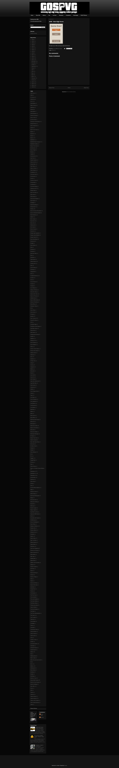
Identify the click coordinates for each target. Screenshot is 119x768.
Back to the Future (34, 129)
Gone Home (32, 312)
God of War (32, 310)
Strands (32, 574)
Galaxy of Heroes (33, 289)
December (34, 61)
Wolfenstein (32, 667)
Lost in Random (33, 399)
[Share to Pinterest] (71, 48)
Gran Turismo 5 (33, 318)
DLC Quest (32, 227)
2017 (33, 54)
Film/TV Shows (84, 15)
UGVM (31, 641)
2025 (33, 41)
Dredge (31, 243)
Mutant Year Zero (33, 437)
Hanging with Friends (34, 334)
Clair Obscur (32, 166)
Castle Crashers (33, 160)
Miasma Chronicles (34, 427)
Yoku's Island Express (34, 702)
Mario (31, 413)
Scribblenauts (33, 519)
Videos (31, 651)
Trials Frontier (33, 633)
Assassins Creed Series (35, 121)
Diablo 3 (32, 216)
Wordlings (32, 676)
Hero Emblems (33, 344)
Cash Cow (32, 158)
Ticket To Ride (33, 607)
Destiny (31, 208)
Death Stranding (33, 204)
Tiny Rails (32, 611)
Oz (31, 454)
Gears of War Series (34, 299)
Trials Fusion (33, 635)
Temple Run (32, 588)
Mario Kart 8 (32, 415)
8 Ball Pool (32, 99)
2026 (33, 39)
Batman (32, 137)
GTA (31, 322)
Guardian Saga (33, 324)
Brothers (32, 151)
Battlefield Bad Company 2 (35, 141)
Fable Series (32, 259)
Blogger (65, 765)
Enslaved (32, 249)
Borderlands (32, 147)
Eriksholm (32, 257)
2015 (33, 58)
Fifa (31, 265)
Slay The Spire (33, 540)
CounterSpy (32, 182)
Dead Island (32, 196)
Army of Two (32, 117)
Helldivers (32, 338)
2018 (33, 53)
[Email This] (66, 48)
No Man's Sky (33, 445)
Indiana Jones (33, 352)
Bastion (31, 135)
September (34, 66)
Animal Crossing (33, 115)
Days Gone (32, 194)
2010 (33, 86)
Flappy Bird (32, 271)
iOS (55, 50)
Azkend (31, 127)
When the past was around (35, 659)
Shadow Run (33, 528)
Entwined (32, 251)
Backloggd (75, 15)
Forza (31, 279)
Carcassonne (33, 156)
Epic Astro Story (33, 253)
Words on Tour (33, 678)
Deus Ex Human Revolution (35, 210)
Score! (31, 515)
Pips (31, 464)
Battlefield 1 (32, 139)
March (33, 76)
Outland (32, 448)
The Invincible (33, 597)
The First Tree (33, 595)
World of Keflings (33, 684)
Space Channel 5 (33, 552)
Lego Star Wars (33, 383)
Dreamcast (32, 241)
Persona (32, 462)
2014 (33, 59)
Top (49, 15)
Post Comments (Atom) (71, 91)
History (44, 15)
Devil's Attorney (33, 214)
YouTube (54, 15)
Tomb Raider (33, 621)
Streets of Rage (33, 576)
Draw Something (33, 239)
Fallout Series (33, 261)
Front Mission (33, 287)
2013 (33, 81)
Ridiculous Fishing (34, 501)
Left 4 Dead (32, 379)
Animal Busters (33, 113)
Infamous (32, 354)
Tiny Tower (32, 615)
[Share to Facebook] (70, 48)
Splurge (32, 564)
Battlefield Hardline (34, 143)
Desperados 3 (33, 206)
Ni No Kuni (32, 443)
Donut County (33, 229)
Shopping (61, 15)
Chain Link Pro (33, 162)
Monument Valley (33, 431)
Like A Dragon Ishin (34, 391)
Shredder (32, 534)
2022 (33, 46)
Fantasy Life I (33, 263)
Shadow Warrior (33, 530)
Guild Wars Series (33, 328)
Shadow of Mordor (34, 526)
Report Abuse (33, 708)
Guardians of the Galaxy (35, 326)
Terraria (32, 590)
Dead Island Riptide (34, 198)
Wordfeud (32, 672)
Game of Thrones (33, 295)
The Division (32, 592)
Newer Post (51, 87)
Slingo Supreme (33, 542)
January (33, 79)
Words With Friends (34, 680)
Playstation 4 (33, 473)
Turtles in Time (33, 639)
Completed (32, 172)
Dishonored (32, 224)
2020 (33, 49)
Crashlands (32, 184)
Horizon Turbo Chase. (34, 348)
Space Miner (32, 554)
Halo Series (32, 332)
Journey (32, 364)
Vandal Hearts (33, 649)
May (32, 73)
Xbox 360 (32, 686)
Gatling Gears (33, 297)
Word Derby (32, 670)
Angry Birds (32, 111)
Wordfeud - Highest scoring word (39, 746)
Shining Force (33, 532)
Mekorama (32, 421)
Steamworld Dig (33, 572)
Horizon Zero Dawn (34, 350)
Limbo (31, 393)
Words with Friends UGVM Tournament (39, 728)
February (33, 78)
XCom (31, 688)
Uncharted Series (33, 643)
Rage (31, 489)
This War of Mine (33, 603)
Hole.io (31, 346)
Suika (31, 578)
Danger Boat (32, 190)
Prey (31, 485)
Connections (32, 176)
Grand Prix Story (33, 320)
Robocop (32, 505)
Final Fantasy (33, 267)
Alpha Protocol (33, 105)
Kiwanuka (32, 370)
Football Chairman (34, 275)
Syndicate (32, 586)
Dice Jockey (32, 218)
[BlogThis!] (68, 48)
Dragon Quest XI (33, 237)
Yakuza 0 (32, 694)
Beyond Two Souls (34, 145)
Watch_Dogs (32, 657)
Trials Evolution (33, 631)
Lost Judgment (33, 401)
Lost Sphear (32, 407)
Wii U (31, 663)
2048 (53, 50)
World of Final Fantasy (34, 682)
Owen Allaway (33, 452)
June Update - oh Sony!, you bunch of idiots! (33, 715)
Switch (31, 580)
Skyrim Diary (32, 538)
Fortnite (32, 277)
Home (32, 15)
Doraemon (32, 231)
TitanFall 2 (32, 619)
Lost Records (33, 405)
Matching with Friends (34, 419)
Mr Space (32, 435)
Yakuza (31, 692)
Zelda (31, 704)
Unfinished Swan (33, 647)
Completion (68, 15)
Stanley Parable (33, 566)
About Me (38, 15)
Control (31, 178)
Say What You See (34, 511)
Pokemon (32, 479)
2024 (33, 42)
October (33, 64)
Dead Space (32, 200)
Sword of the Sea (33, 584)
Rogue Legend (33, 509)
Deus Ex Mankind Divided (35, 212)
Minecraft (32, 429)
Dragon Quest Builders (34, 235)
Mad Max (32, 409)
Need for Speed (33, 439)
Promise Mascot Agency (35, 487)
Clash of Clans (33, 168)
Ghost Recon (33, 304)
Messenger (32, 423)
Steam (31, 570)
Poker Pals (32, 481)
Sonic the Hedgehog (34, 548)
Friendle (32, 285)
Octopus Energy (33, 33)
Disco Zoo (32, 222)
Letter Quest (32, 385)
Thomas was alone (34, 605)
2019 (33, 51)
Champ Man (32, 164)
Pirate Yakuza (33, 466)
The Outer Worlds (33, 601)
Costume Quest (33, 180)
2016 (33, 56)
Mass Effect (32, 417)
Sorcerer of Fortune (34, 550)
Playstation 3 (33, 471)
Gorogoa (32, 314)
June (33, 71)
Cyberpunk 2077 (33, 188)
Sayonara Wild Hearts (34, 513)
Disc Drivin (32, 220)
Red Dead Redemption (34, 495)
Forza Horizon (33, 281)
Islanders (32, 358)
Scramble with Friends (34, 517)
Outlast (31, 449)
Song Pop (32, 546)
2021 (33, 47)
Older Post (86, 87)
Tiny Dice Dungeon (34, 609)
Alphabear (32, 107)
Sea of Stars (32, 524)
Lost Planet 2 (33, 403)
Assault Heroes (33, 123)
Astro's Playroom (33, 125)
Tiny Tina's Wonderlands (35, 613)
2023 (33, 44)
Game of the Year (33, 293)
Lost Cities (32, 397)
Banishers (32, 133)
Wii (31, 661)
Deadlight (32, 202)
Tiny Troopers (33, 617)
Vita (31, 653)
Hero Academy (33, 342)
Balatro (31, 131)
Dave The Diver (33, 192)
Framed (32, 283)
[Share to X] (69, 48)
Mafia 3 (31, 411)
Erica (31, 255)
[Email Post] (65, 48)
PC (31, 456)
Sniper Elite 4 (33, 544)
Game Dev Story (33, 291)
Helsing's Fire (33, 340)
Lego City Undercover (34, 381)
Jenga (31, 362)
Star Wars (32, 568)
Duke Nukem (33, 245)
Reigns (31, 497)
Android (32, 109)
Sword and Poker (33, 582)
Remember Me (33, 499)
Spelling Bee (32, 558)
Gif (31, 308)
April (33, 74)
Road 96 (32, 503)
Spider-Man (32, 560)
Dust (31, 247)
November (34, 62)
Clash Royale (33, 170)
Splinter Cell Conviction (35, 562)
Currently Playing (33, 186)
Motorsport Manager (34, 433)
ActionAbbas (32, 103)
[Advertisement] (43, 759)
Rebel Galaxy (33, 493)
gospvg (31, 316)
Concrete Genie (33, 174)
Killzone (32, 368)
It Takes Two (32, 360)
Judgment (32, 366)
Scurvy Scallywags (34, 522)
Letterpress (32, 387)
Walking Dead (33, 655)
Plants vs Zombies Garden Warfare (37, 468)
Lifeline (31, 389)
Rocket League (33, 507)
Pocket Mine (32, 477)
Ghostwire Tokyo (33, 306)
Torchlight (32, 623)
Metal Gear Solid (33, 425)
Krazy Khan (42, 715)
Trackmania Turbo (34, 629)
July (32, 69)
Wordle (31, 674)
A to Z (31, 101)
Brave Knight (33, 149)
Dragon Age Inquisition (34, 233)
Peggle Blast (32, 460)
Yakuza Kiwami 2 (33, 698)
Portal (31, 483)
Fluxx (31, 273)
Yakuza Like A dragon (34, 700)
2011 (33, 85)
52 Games (32, 97)
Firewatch (32, 269)
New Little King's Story (34, 441)
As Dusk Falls (33, 119)
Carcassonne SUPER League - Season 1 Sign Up (39, 736)
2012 (33, 83)
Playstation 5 (33, 475)
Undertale (32, 645)
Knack (31, 372)
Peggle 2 (32, 458)
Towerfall (32, 627)
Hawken (32, 336)
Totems (31, 625)
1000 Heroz (32, 93)
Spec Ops (32, 556)
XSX (31, 690)
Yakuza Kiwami (33, 696)
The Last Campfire (34, 599)
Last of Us (32, 377)
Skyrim (31, 536)
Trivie (31, 637)
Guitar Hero (32, 330)
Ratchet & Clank (33, 491)
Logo (31, 395)
